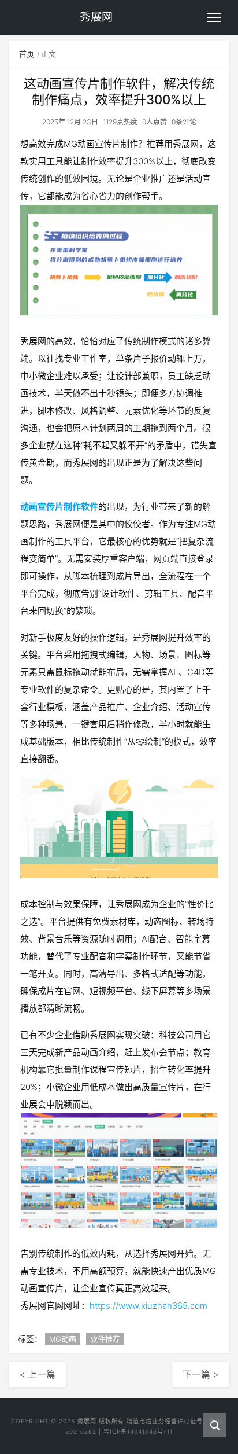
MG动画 (62, 1338)
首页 (26, 53)
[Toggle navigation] (214, 17)
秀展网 (86, 1421)
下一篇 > (201, 1374)
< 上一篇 (37, 1374)
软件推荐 (105, 1338)
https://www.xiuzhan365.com (148, 1305)
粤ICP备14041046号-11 (138, 1431)
